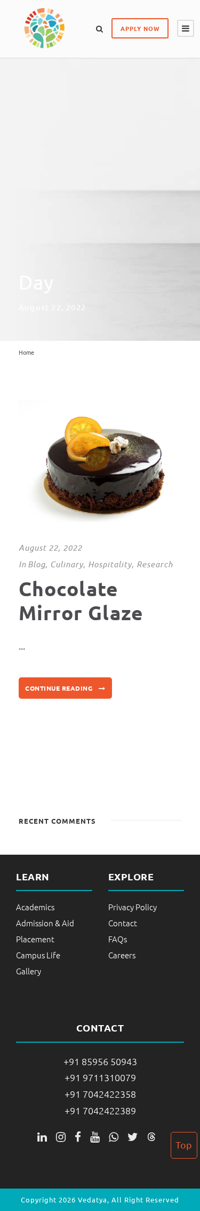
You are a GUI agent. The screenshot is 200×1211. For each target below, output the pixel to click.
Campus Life (38, 954)
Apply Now (140, 28)
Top (183, 1144)
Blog (36, 564)
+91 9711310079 (100, 1077)
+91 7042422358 (100, 1094)
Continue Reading (58, 688)
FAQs (117, 938)
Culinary (66, 564)
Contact (122, 922)
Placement (35, 938)
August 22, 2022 (50, 547)
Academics (35, 906)
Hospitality (110, 564)
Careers (121, 954)
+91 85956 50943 (100, 1061)
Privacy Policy (132, 906)
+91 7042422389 (100, 1110)
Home (26, 352)
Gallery (28, 970)
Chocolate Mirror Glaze (81, 600)
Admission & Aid (45, 922)
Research (155, 564)
